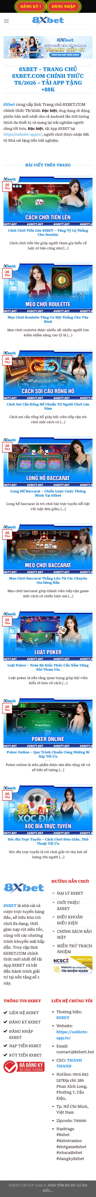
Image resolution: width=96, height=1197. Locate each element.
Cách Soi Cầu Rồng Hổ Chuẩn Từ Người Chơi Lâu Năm (48, 406)
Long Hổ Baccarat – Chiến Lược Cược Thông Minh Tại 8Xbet (48, 493)
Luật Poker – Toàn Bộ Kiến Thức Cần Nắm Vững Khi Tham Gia (48, 667)
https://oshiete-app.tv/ (22, 135)
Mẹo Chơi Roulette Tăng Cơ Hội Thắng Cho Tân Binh (48, 319)
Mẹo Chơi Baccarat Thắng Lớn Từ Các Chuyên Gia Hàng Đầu (48, 580)
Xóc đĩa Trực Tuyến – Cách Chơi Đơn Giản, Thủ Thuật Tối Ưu (48, 841)
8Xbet (9, 104)
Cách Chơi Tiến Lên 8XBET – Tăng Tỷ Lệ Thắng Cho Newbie (48, 233)
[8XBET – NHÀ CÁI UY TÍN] (48, 21)
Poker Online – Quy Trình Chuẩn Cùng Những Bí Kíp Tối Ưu (48, 754)
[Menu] (6, 21)
